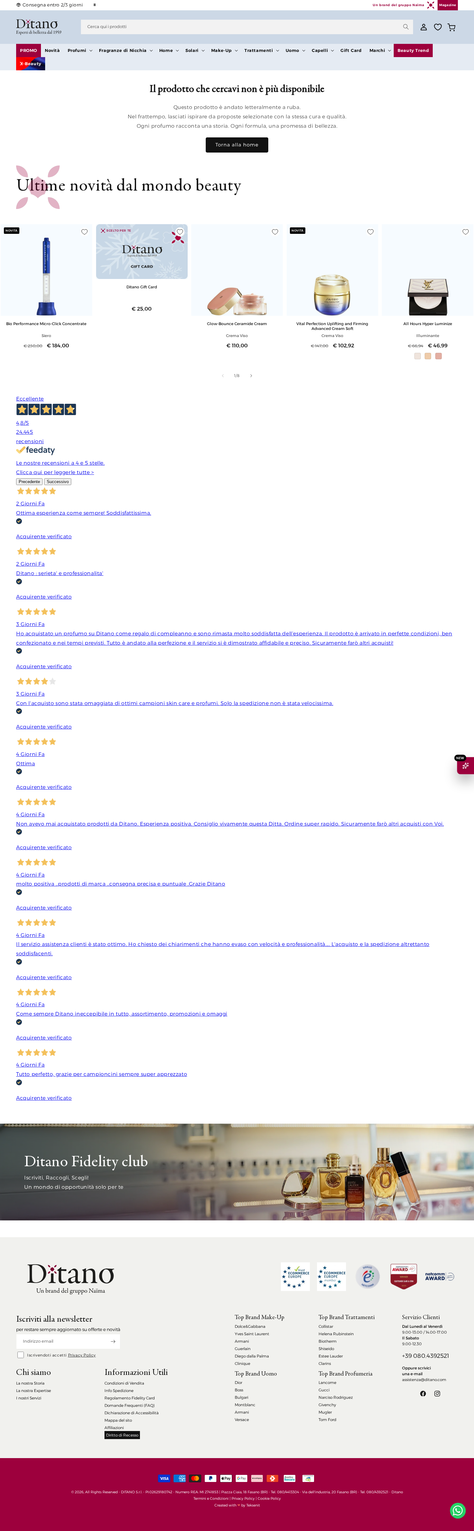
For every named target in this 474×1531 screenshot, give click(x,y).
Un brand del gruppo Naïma (398, 5)
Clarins (325, 1363)
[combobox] (247, 27)
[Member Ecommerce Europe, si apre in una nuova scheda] (331, 1277)
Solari (192, 50)
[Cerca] (406, 27)
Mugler (325, 1412)
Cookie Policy (269, 1498)
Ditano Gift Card (141, 286)
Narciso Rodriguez (336, 1397)
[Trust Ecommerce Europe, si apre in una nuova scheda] (295, 1277)
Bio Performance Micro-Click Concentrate (46, 323)
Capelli (320, 50)
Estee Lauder (331, 1356)
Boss (239, 1389)
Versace (242, 1419)
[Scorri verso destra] (251, 376)
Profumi (77, 50)
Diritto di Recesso (122, 1435)
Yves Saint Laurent (252, 1333)
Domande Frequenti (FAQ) (129, 1405)
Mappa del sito (118, 1420)
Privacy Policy (82, 1355)
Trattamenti (258, 50)
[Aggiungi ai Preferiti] (84, 232)
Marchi (377, 50)
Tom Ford (327, 1419)
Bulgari (241, 1397)
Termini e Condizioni (211, 1498)
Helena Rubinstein (336, 1333)
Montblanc (245, 1404)
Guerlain (243, 1348)
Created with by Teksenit (237, 1505)
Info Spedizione (118, 1390)
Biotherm (328, 1341)
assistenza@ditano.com (424, 1379)
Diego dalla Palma (252, 1356)
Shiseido (326, 1348)
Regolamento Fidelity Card (129, 1398)
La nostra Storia (30, 1383)
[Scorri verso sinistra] (223, 376)
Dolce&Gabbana (250, 1326)
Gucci (324, 1389)
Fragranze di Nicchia (123, 50)
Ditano (397, 1492)
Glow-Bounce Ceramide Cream (237, 323)
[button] (79, 50)
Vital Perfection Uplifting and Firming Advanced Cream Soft (332, 326)
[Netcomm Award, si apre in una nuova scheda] (404, 1276)
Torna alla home (237, 145)
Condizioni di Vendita (124, 1383)
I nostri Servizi (28, 1398)
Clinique (242, 1363)
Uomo (292, 50)
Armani (242, 1341)
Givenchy (327, 1404)
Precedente (29, 481)
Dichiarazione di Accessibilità (131, 1412)
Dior (238, 1382)
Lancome (327, 1382)
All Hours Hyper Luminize (427, 323)
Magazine (447, 5)
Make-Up (221, 50)
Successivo (58, 481)
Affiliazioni (114, 1427)
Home (166, 50)
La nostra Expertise (33, 1390)
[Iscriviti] (113, 1341)
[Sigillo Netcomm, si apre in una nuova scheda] (368, 1276)
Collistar (326, 1326)
